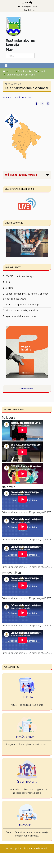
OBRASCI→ (27, 697)
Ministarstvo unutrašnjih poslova (22, 310)
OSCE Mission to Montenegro (20, 276)
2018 (42, 71)
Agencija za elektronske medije (21, 316)
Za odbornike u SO (27, 71)
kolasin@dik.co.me (29, 7)
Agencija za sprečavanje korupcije (22, 304)
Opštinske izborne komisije (21, 174)
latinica (31, 10)
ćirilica (24, 10)
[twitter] (23, 2)
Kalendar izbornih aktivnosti (17, 97)
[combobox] (20, 55)
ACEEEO (9, 288)
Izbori (12, 71)
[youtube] (26, 2)
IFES (8, 282)
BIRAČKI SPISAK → (27, 736)
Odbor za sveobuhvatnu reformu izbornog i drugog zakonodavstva (26, 296)
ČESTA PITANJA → (27, 781)
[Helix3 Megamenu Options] (6, 66)
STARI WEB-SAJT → (27, 388)
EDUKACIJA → (27, 824)
